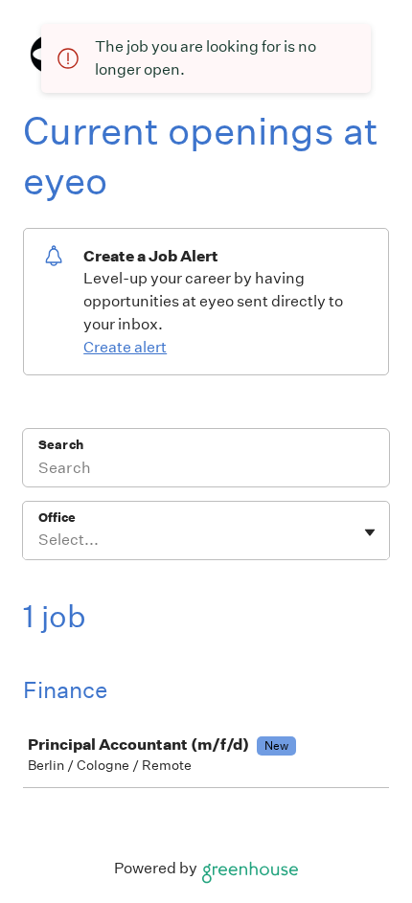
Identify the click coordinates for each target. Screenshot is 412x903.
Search (60, 445)
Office (57, 517)
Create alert (125, 347)
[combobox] (39, 540)
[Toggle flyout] (369, 532)
